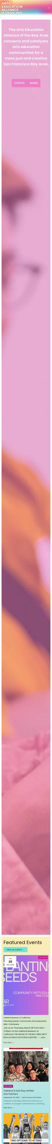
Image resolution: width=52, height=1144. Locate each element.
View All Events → (15, 949)
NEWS (34, 83)
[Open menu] (49, 7)
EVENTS (19, 83)
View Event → (9, 1042)
